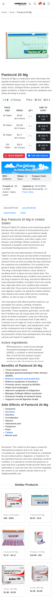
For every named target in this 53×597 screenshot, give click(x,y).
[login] (44, 3)
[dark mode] (30, 3)
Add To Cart (44, 117)
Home (4, 12)
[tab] (10, 208)
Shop (12, 12)
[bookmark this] (48, 3)
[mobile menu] (3, 4)
